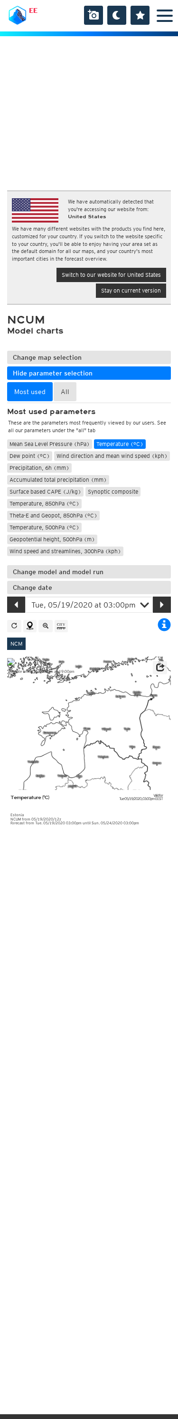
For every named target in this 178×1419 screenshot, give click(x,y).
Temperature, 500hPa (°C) (44, 527)
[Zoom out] (45, 626)
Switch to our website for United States (111, 274)
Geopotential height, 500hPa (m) (52, 539)
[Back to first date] (14, 626)
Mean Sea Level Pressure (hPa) (49, 443)
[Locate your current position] (30, 626)
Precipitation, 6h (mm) (39, 467)
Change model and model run (58, 572)
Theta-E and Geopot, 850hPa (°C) (53, 515)
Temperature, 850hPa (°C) (44, 503)
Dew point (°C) (29, 455)
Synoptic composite (113, 491)
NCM (16, 643)
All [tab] (65, 391)
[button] (160, 667)
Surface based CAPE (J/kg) (45, 491)
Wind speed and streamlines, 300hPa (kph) (65, 551)
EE (33, 10)
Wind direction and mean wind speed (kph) (112, 455)
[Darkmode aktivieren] (116, 15)
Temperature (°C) (119, 443)
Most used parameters (51, 411)
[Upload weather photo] (93, 15)
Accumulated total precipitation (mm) (58, 479)
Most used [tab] (30, 391)
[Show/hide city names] (61, 626)
